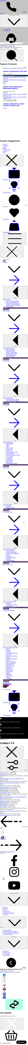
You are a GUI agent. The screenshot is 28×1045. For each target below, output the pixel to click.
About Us (6, 951)
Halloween (9, 675)
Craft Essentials (7, 512)
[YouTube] (14, 890)
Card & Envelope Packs (13, 455)
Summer (8, 651)
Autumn (8, 654)
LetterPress (9, 306)
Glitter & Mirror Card (12, 452)
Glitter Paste (7, 150)
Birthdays (9, 674)
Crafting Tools (10, 550)
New (4, 261)
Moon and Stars (10, 661)
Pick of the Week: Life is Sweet (9, 783)
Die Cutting (6, 311)
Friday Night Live (5, 792)
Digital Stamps (10, 507)
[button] (24, 522)
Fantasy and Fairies (11, 659)
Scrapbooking (10, 560)
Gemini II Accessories (12, 302)
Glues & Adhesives (11, 552)
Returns (5, 909)
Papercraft (6, 405)
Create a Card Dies (11, 352)
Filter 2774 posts (18, 771)
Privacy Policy (7, 930)
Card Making (10, 443)
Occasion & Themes (9, 610)
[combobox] (6, 49)
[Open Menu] (15, 239)
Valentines (9, 670)
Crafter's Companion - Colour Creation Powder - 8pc (13, 104)
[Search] (12, 55)
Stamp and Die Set (11, 353)
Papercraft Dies (10, 349)
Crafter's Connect (5, 787)
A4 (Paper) (9, 459)
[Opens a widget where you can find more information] (21, 1042)
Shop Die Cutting (8, 348)
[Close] (12, 160)
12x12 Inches (9, 460)
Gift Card (5, 145)
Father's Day (9, 668)
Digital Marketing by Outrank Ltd (10, 972)
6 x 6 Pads (9, 457)
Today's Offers (7, 684)
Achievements (10, 666)
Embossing (6, 360)
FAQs (4, 910)
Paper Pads (9, 448)
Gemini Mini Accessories (13, 305)
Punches (8, 556)
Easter (8, 673)
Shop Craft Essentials (9, 549)
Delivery (5, 907)
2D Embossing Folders (12, 399)
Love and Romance (11, 653)
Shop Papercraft (8, 442)
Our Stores (6, 955)
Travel (8, 677)
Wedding (8, 667)
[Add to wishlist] (4, 83)
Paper (5, 148)
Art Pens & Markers (11, 604)
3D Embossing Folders (12, 401)
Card (4, 147)
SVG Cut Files (10, 356)
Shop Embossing (8, 398)
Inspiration (6, 682)
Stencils (8, 559)
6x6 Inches (9, 462)
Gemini (5, 151)
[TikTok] (4, 879)
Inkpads (8, 603)
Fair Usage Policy (8, 934)
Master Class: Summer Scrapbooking (11, 778)
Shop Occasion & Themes (10, 647)
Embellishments (11, 557)
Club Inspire (6, 954)
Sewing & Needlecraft (12, 553)
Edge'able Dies (10, 351)
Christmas (9, 678)
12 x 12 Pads (9, 456)
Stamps (8, 506)
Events (5, 687)
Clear (15, 48)
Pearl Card (9, 449)
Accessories (9, 606)
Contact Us (6, 952)
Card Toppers (10, 453)
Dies (4, 152)
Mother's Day (10, 664)
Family (8, 660)
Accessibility (6, 911)
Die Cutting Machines (12, 301)
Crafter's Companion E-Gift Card (15, 71)
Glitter (8, 554)
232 (4, 836)
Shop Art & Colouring (9, 602)
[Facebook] (14, 865)
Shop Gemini (7, 299)
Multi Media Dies (11, 355)
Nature (8, 650)
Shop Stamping (7, 505)
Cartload (2, 806)
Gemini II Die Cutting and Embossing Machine (12, 87)
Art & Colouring (7, 564)
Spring (5, 144)
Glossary (5, 914)
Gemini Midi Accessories (13, 304)
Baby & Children (11, 663)
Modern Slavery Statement (11, 933)
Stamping (6, 467)
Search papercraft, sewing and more (11, 47)
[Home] (7, 46)
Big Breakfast (4, 790)
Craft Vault (3, 774)
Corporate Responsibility (10, 931)
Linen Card (9, 450)
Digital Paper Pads (11, 463)
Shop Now (6, 309)
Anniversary (9, 671)
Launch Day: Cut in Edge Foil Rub (10, 811)
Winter (8, 657)
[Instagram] (14, 877)
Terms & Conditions (8, 913)
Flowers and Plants (11, 656)
